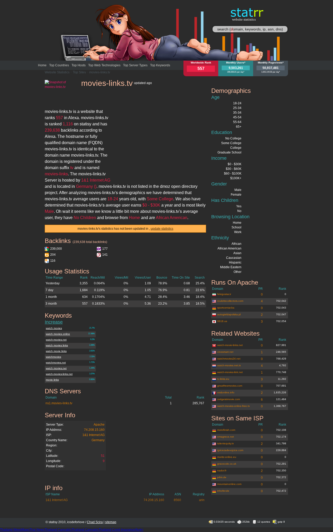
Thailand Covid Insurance (117, 529)
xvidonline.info (225, 392)
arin (201, 500)
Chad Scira (95, 522)
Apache (99, 424)
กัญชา (139, 529)
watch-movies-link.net (230, 372)
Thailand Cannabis (58, 529)
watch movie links (56, 351)
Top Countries (59, 65)
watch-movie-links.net (230, 345)
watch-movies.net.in (229, 365)
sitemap (110, 522)
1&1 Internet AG (93, 435)
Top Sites (79, 72)
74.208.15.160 (94, 430)
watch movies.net (56, 368)
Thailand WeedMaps (14, 529)
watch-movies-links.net (59, 374)
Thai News (36, 529)
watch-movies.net (56, 339)
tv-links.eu (223, 378)
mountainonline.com (229, 484)
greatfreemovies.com (229, 385)
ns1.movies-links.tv (59, 403)
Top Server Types (135, 65)
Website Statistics (57, 72)
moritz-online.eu (226, 457)
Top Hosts (79, 65)
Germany (98, 440)
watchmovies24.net (228, 358)
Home (42, 65)
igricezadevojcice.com (230, 450)
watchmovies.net (56, 362)
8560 (177, 500)
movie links (52, 379)
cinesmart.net (225, 351)
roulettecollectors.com (230, 300)
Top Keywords (160, 65)
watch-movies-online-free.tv (233, 406)
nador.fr (221, 470)
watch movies (54, 328)
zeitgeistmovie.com (228, 399)
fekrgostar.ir (224, 294)
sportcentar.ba (225, 307)
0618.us (222, 321)
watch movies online (58, 333)
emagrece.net (225, 436)
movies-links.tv (99, 72)
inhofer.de (223, 490)
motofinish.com (226, 429)
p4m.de (221, 477)
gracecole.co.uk (226, 463)
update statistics (162, 228)
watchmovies (53, 356)
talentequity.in (225, 443)
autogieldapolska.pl (229, 314)
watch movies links (57, 345)
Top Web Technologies (104, 65)
